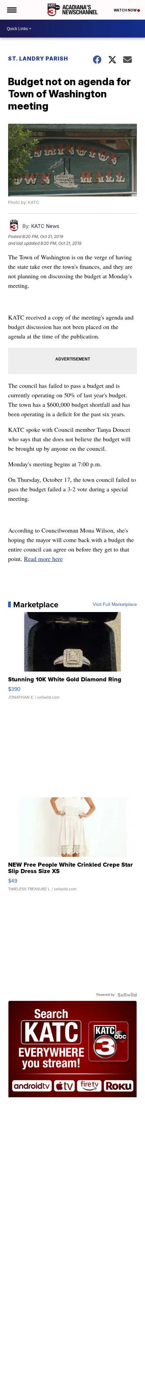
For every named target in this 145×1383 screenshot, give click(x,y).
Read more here (43, 559)
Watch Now (125, 10)
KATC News (45, 226)
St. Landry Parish (38, 58)
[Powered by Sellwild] (127, 994)
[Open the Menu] (11, 10)
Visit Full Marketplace (115, 604)
